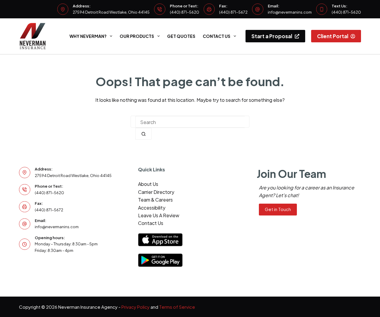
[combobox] (190, 122)
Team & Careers (155, 200)
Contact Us (216, 36)
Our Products (137, 36)
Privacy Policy (135, 307)
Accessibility (151, 208)
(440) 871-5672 (233, 12)
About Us (148, 184)
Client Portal (332, 36)
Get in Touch (278, 209)
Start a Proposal (271, 36)
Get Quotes (181, 36)
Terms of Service (177, 307)
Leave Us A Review (158, 215)
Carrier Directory (156, 192)
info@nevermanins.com (290, 12)
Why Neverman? (88, 36)
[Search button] (143, 134)
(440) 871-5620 (184, 12)
